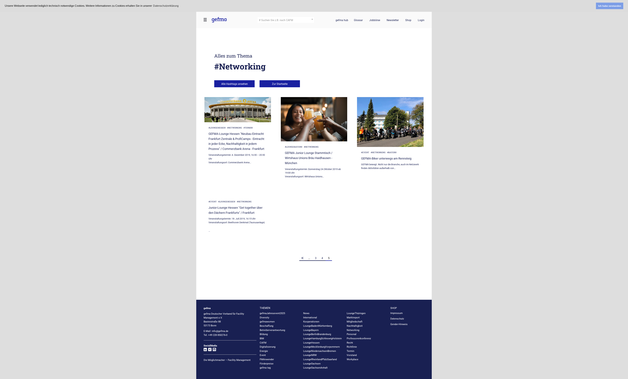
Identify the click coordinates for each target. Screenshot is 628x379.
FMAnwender (267, 359)
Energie (264, 351)
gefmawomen (267, 321)
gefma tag (265, 367)
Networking (353, 330)
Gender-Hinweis (399, 324)
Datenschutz (397, 318)
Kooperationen (311, 321)
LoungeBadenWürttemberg (317, 325)
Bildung (264, 334)
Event (263, 355)
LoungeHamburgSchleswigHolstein (322, 338)
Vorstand (352, 355)
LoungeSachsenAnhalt (315, 367)
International (310, 317)
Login (421, 20)
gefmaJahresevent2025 (272, 313)
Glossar (358, 20)
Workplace (352, 359)
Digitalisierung (267, 346)
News (306, 313)
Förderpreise (266, 363)
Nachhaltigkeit (355, 325)
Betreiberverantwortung (272, 330)
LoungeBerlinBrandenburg (317, 334)
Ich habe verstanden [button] (609, 6)
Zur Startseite (280, 83)
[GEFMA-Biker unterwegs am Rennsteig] (390, 122)
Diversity (264, 317)
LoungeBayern (311, 330)
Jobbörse (374, 20)
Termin (350, 351)
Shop (408, 20)
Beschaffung (266, 325)
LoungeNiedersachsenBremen (319, 351)
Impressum (396, 313)
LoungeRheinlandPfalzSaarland (320, 359)
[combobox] (286, 20)
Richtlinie (352, 346)
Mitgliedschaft (354, 321)
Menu (205, 19)
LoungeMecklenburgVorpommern (321, 346)
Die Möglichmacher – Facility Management (227, 360)
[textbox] (286, 20)
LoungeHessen (311, 342)
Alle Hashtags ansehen (234, 83)
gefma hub (342, 20)
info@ (220, 331)
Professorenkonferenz (359, 338)
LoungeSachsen (312, 363)
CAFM (263, 342)
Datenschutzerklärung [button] (166, 5)
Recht (350, 342)
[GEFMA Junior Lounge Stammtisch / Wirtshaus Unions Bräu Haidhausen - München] (314, 119)
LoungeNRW (310, 355)
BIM (262, 338)
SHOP (393, 308)
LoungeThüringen (356, 313)
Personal (351, 334)
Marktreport (353, 317)
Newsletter (393, 20)
